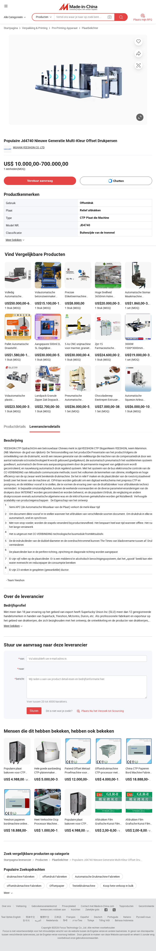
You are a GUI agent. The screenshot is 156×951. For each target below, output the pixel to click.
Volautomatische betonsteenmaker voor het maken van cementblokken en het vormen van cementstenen (47, 294)
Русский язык (143, 916)
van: (22, 658)
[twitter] (114, 909)
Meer (7, 893)
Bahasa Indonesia (124, 920)
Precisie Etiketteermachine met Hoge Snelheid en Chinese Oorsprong (77, 294)
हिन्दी (65, 920)
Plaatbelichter (90, 28)
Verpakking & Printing (35, 28)
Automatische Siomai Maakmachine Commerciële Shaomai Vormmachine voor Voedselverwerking (138, 294)
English (17, 916)
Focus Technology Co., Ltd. (73, 927)
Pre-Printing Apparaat (65, 28)
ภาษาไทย (77, 920)
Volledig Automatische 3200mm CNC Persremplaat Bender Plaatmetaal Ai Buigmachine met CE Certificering (17, 294)
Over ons (6, 906)
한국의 (26, 920)
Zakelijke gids (92, 909)
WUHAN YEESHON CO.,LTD (29, 147)
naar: (22, 668)
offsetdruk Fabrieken (54, 876)
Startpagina (11, 28)
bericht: (20, 679)
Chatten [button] (118, 181)
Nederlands (52, 920)
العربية (38, 920)
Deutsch (98, 916)
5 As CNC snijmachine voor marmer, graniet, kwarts (78, 346)
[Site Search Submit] (121, 17)
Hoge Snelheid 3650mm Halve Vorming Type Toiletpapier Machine (107, 294)
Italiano (127, 916)
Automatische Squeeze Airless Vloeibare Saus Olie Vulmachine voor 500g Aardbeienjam (136, 398)
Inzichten (75, 909)
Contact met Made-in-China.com (97, 906)
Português (112, 916)
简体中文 (30, 916)
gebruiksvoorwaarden (87, 937)
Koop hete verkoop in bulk (118, 885)
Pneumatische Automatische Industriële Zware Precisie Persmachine (77, 398)
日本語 (57, 916)
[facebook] (105, 909)
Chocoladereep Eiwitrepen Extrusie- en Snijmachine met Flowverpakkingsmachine (108, 398)
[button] (6, 6)
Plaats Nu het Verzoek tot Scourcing (100, 711)
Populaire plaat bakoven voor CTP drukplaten (14, 772)
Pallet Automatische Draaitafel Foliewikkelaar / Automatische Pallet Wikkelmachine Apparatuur (17, 346)
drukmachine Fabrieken (20, 876)
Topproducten (126, 906)
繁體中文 (44, 916)
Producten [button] (42, 17)
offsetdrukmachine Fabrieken (24, 885)
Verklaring (21, 906)
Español (84, 916)
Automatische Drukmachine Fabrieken (97, 876)
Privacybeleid (69, 906)
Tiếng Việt (104, 920)
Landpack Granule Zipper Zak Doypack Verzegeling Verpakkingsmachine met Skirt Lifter (47, 398)
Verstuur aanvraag (40, 180)
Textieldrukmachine (83, 885)
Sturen (34, 711)
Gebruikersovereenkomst (44, 906)
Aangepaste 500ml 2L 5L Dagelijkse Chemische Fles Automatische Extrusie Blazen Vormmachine (48, 346)
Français (70, 916)
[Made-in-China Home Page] (78, 6)
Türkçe (90, 920)
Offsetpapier (56, 885)
